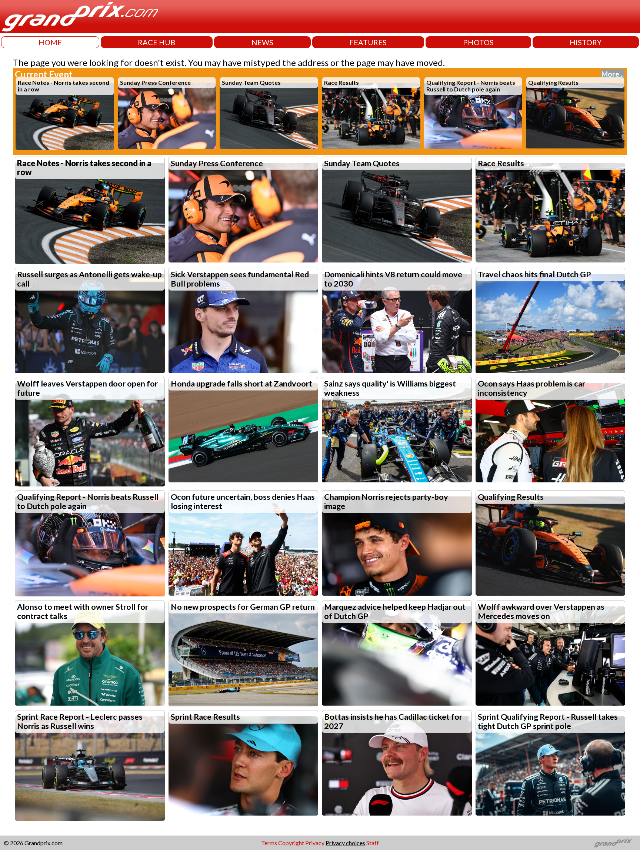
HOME (50, 42)
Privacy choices (345, 842)
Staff (372, 842)
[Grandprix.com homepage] (613, 843)
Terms (269, 842)
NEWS (262, 42)
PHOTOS (478, 42)
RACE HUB (156, 42)
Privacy (314, 842)
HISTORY (585, 42)
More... (612, 74)
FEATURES (368, 42)
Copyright (291, 842)
